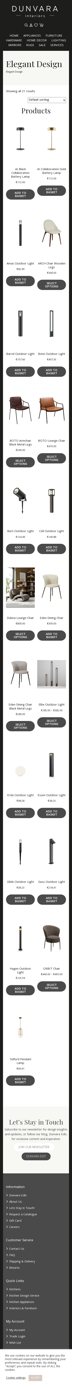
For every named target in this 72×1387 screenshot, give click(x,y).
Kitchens (15, 1289)
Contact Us (16, 1249)
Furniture (54, 36)
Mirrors (14, 45)
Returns (14, 1268)
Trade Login (17, 1336)
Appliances (32, 36)
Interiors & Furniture (23, 1308)
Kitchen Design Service (24, 1296)
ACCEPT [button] (35, 1378)
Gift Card (15, 1221)
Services (57, 45)
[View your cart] (41, 25)
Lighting (58, 40)
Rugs (30, 45)
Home (14, 36)
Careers (14, 1227)
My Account (17, 1330)
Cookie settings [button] (16, 1378)
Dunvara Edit (36, 1156)
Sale (42, 45)
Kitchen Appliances (21, 1302)
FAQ (12, 1255)
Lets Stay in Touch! (22, 1208)
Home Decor (37, 40)
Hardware (14, 40)
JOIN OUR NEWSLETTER (34, 1147)
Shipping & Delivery (22, 1261)
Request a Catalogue (23, 1214)
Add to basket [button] (20, 195)
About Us (15, 1202)
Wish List (15, 1343)
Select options (51, 285)
